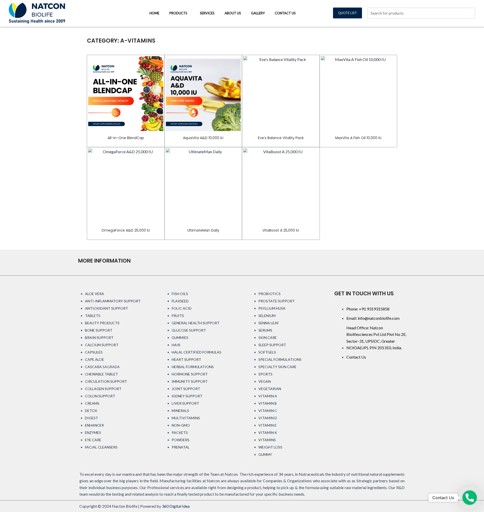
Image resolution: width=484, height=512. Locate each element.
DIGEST (91, 418)
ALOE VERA (94, 294)
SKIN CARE (267, 337)
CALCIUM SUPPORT (101, 345)
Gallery (258, 13)
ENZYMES (93, 432)
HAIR (176, 345)
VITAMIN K (267, 432)
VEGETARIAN (269, 389)
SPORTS (265, 374)
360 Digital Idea (176, 506)
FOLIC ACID (182, 308)
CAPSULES (94, 352)
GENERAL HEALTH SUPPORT (196, 323)
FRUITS (178, 315)
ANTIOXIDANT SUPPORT (106, 308)
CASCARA (93, 367)
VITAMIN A (267, 396)
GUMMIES (180, 337)
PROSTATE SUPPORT (276, 301)
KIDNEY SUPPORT (187, 396)
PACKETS (180, 432)
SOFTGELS (267, 352)
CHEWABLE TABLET (101, 374)
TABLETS (92, 315)
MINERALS (180, 410)
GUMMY (265, 454)
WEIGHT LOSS (270, 447)
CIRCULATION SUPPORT (106, 381)
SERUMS (265, 330)
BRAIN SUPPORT (99, 337)
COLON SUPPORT (100, 396)
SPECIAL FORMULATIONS (279, 359)
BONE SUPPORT (98, 330)
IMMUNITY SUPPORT (190, 381)
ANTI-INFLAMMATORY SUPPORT (113, 301)
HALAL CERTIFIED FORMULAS (196, 352)
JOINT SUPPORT (186, 389)
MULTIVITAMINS (186, 418)
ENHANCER (94, 425)
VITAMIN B (267, 403)
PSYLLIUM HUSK (272, 308)
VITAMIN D (267, 418)
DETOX (91, 410)
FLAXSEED (180, 301)
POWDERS (180, 440)
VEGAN (264, 381)
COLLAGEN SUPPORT (103, 389)
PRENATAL (181, 447)
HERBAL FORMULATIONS (193, 367)
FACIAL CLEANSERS (101, 447)
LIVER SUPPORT (185, 403)
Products (178, 13)
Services (207, 13)
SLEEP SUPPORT (272, 345)
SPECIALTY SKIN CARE (277, 367)
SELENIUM (267, 315)
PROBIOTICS (269, 294)
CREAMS (92, 403)
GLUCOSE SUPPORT (189, 330)
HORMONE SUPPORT (190, 374)
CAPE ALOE (94, 359)
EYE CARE (93, 440)
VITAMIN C (267, 410)
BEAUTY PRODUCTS (102, 323)
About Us (233, 13)
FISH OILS (180, 294)
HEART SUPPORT (186, 359)
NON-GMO (181, 425)
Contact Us (285, 13)
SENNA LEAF (268, 323)
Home (154, 13)
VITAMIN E (267, 425)
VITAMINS (267, 440)
